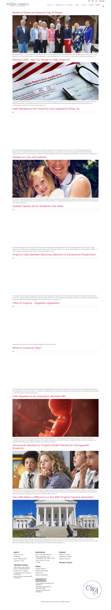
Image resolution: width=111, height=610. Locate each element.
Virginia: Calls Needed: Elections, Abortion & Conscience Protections (54, 254)
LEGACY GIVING (64, 559)
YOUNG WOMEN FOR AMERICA (43, 591)
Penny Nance (41, 569)
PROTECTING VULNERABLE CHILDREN (23, 577)
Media (76, 5)
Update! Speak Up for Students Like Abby (37, 206)
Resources (69, 5)
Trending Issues (59, 5)
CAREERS (17, 556)
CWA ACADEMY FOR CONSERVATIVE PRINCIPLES (45, 557)
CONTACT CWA (19, 561)
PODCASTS (39, 573)
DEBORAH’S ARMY (65, 556)
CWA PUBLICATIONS (43, 560)
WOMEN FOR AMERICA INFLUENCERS (43, 587)
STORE (38, 562)
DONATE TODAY (64, 554)
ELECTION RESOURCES (43, 554)
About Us (49, 5)
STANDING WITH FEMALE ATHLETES (22, 573)
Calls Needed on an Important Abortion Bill (38, 396)
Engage (83, 5)
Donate (98, 5)
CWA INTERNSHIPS (20, 559)
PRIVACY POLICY (65, 563)
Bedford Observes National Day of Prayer (37, 12)
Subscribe (91, 5)
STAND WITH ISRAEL (21, 571)
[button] (103, 6)
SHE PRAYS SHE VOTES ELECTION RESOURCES (22, 568)
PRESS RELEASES (42, 571)
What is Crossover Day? (26, 347)
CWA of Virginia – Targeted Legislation (36, 303)
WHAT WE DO (18, 554)
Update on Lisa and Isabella (29, 157)
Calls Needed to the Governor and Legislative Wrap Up (46, 108)
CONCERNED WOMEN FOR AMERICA (45, 584)
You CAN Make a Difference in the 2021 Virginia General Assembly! (53, 497)
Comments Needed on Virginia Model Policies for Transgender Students (50, 447)
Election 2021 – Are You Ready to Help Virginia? (41, 59)
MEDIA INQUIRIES (42, 575)
